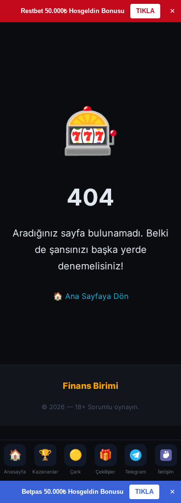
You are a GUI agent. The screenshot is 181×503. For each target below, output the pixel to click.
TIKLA (145, 11)
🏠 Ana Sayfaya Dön (90, 296)
